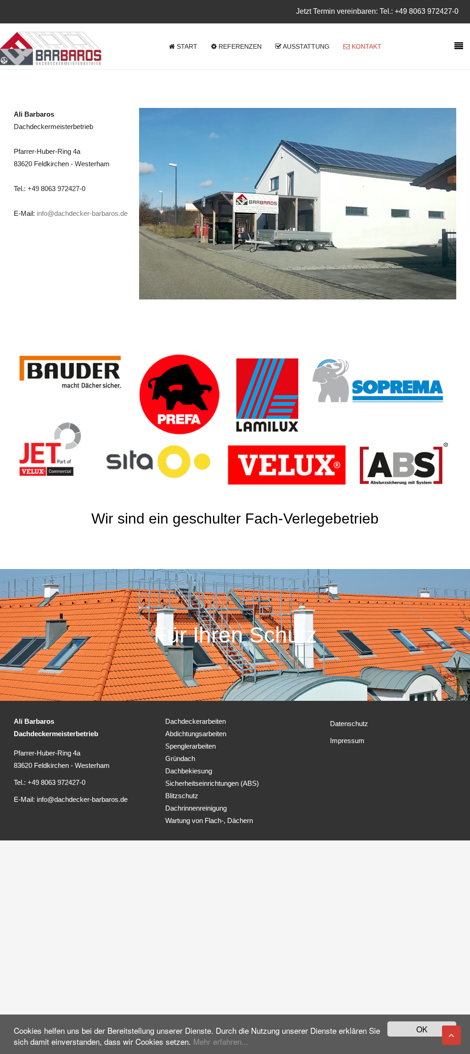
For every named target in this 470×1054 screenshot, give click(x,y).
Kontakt (365, 46)
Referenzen (239, 46)
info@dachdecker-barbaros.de (82, 213)
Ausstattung (305, 46)
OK (421, 1029)
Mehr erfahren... (220, 1041)
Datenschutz (349, 723)
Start (186, 46)
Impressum (347, 740)
